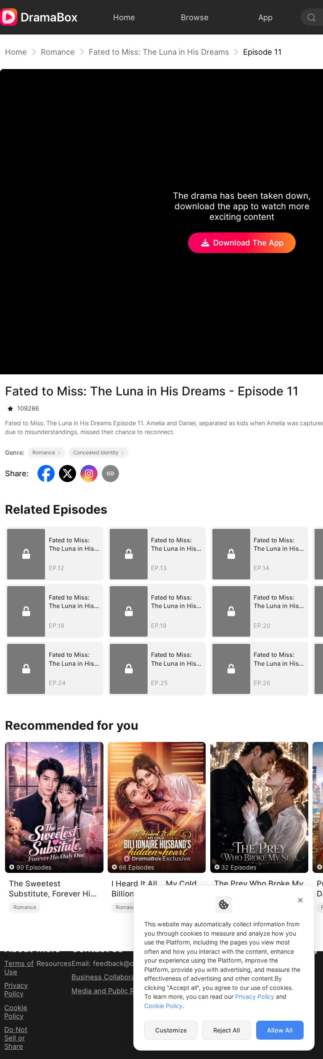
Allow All (280, 1030)
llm (41, 977)
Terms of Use (19, 967)
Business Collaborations (111, 977)
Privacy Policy (16, 989)
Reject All (226, 1030)
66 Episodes (136, 867)
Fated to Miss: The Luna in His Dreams (159, 51)
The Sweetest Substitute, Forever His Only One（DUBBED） (52, 889)
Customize (171, 1030)
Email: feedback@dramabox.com (124, 963)
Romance (58, 51)
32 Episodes (238, 867)
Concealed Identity (96, 452)
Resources (54, 963)
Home (16, 51)
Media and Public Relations (115, 991)
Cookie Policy (15, 1011)
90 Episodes (33, 867)
